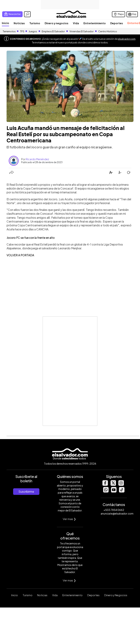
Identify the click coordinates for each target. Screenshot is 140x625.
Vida (76, 23)
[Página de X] (113, 484)
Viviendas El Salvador (81, 31)
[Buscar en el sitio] (27, 14)
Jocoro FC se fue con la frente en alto (31, 237)
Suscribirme (26, 491)
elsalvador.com (126, 38)
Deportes (116, 23)
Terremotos (9, 31)
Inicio (5, 23)
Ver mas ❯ (69, 519)
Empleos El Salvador (53, 31)
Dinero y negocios (56, 23)
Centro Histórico (107, 31)
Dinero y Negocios (115, 595)
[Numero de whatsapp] (106, 491)
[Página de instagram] (121, 484)
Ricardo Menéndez (37, 159)
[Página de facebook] (105, 484)
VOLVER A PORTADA (20, 255)
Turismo (34, 23)
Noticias (19, 23)
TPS (22, 31)
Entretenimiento (94, 23)
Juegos (33, 31)
